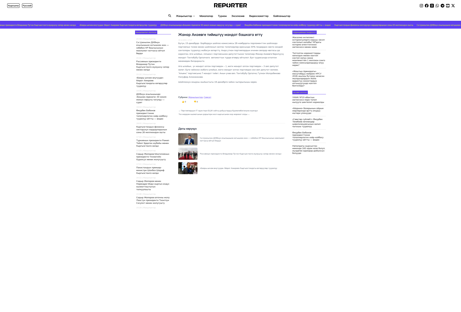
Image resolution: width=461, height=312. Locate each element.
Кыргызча (13, 5)
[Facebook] (427, 6)
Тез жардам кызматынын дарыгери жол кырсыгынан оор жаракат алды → (214, 114)
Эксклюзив (237, 15)
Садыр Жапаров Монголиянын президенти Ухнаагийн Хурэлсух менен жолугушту (152, 157)
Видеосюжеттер (259, 15)
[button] (169, 16)
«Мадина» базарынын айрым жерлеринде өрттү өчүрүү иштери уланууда (308, 110)
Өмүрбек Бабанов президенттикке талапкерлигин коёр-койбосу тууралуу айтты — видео (262, 25)
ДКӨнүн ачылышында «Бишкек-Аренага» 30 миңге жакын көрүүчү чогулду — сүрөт (175, 25)
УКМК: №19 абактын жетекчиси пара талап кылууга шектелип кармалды (308, 99)
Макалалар (206, 15)
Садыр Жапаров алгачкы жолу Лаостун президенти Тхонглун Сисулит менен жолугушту (153, 200)
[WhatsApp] (437, 6)
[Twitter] (453, 6)
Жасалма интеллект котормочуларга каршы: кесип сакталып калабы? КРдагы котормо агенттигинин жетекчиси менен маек (308, 42)
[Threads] (432, 6)
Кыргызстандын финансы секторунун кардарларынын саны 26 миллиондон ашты (348, 25)
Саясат (207, 97)
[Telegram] (442, 6)
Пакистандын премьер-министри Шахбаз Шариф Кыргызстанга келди (150, 170)
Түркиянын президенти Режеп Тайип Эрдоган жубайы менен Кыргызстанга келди (152, 143)
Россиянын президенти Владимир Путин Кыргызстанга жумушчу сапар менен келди (152, 65)
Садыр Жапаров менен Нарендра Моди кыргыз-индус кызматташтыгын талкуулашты (152, 185)
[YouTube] (448, 6)
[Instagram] (421, 6)
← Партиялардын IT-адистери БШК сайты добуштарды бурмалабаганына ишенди (218, 111)
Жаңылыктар (184, 15)
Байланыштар (281, 15)
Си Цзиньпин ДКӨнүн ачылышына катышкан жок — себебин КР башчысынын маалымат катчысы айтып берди (152, 48)
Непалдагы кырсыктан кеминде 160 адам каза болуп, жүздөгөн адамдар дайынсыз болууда (308, 149)
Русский (27, 5)
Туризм (222, 15)
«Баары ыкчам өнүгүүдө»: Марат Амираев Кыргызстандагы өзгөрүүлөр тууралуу (93, 25)
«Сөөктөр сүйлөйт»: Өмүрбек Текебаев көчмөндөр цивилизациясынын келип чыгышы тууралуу (307, 123)
